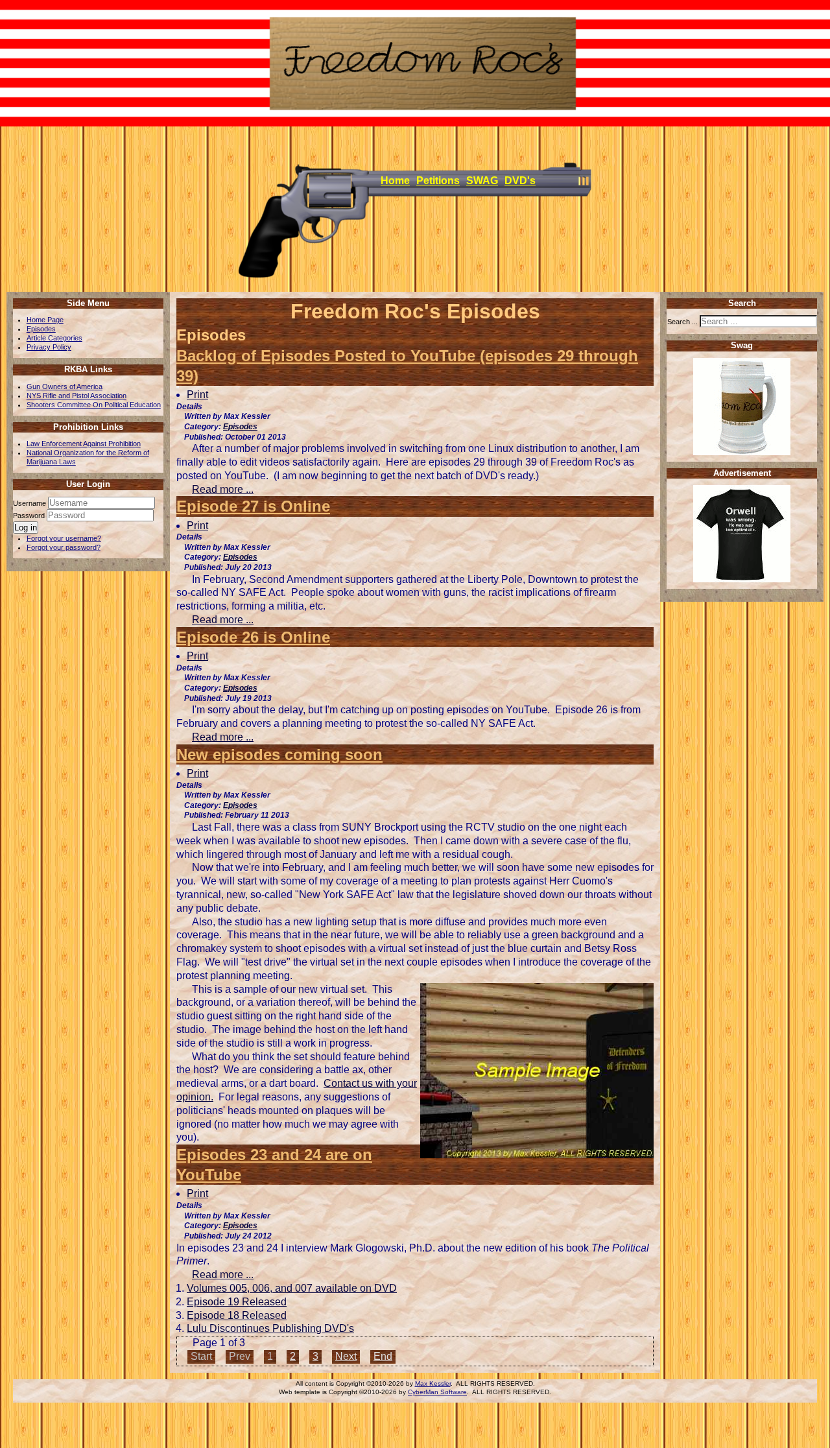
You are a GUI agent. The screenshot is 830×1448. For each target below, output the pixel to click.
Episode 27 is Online (253, 506)
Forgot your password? (64, 547)
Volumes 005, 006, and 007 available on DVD (292, 1288)
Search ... (682, 322)
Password (30, 515)
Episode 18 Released (237, 1315)
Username (29, 503)
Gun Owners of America (64, 386)
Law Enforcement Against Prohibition (84, 443)
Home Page (45, 320)
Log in (25, 527)
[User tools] (177, 387)
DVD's (520, 180)
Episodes (41, 329)
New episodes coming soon (279, 754)
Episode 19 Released (237, 1301)
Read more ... (223, 489)
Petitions (438, 180)
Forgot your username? (64, 538)
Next (346, 1356)
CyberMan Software (437, 1391)
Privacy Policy (49, 347)
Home (395, 180)
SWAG (482, 180)
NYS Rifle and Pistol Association (76, 395)
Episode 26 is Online (253, 637)
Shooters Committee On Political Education (94, 405)
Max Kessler (433, 1383)
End (383, 1356)
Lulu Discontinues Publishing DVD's (270, 1328)
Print (197, 394)
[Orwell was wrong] (741, 580)
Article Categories (54, 338)
